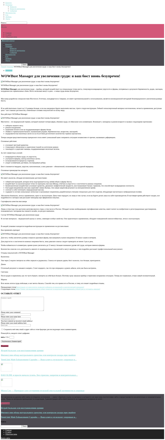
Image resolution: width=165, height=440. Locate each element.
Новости (13, 7)
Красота (8, 3)
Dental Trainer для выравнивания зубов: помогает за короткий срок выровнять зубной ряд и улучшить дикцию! (57, 289)
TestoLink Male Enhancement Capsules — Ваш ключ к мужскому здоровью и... (39, 359)
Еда (6, 15)
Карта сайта (5, 438)
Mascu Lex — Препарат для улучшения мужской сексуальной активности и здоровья (42, 390)
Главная (8, 33)
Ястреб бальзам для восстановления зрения (22, 350)
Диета (7, 19)
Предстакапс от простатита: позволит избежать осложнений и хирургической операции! (50, 287)
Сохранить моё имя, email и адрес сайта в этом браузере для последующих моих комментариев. (40, 329)
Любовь (8, 17)
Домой (3, 67)
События (13, 11)
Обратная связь (11, 37)
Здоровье (8, 5)
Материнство (10, 13)
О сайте (8, 35)
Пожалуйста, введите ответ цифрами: (15, 333)
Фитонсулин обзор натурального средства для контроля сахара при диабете (38, 355)
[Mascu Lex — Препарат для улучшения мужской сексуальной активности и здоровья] (6, 386)
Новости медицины (17, 9)
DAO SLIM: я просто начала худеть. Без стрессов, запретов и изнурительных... (39, 375)
